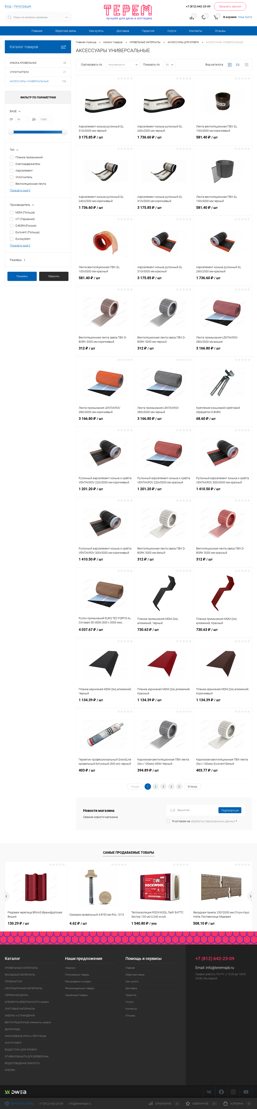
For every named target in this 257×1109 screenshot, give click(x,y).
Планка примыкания (29, 157)
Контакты (195, 30)
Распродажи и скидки (78, 981)
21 (64, 72)
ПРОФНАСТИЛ (13, 981)
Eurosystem (22, 238)
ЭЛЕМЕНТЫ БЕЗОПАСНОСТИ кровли (27, 1001)
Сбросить (53, 276)
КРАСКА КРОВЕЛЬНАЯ (23, 62)
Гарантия (148, 30)
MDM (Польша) (25, 212)
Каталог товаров (24, 47)
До (34, 119)
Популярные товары (77, 974)
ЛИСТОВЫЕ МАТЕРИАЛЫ (20, 1008)
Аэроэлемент (24, 170)
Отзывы (220, 30)
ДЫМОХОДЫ (12, 1029)
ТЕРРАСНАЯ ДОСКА (16, 995)
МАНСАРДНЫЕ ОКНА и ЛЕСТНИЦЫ (25, 1035)
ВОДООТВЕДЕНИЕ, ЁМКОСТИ (22, 1063)
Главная (37, 30)
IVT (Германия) (25, 219)
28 (64, 62)
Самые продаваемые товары (128, 852)
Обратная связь (65, 30)
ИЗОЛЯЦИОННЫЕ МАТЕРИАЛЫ (23, 988)
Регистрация (22, 6)
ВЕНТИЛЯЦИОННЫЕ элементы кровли (28, 1022)
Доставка (122, 30)
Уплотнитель (23, 177)
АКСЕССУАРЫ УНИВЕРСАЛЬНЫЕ (29, 81)
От (11, 119)
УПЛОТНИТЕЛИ (19, 72)
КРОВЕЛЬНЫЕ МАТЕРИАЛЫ (21, 967)
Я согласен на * (204, 821)
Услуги (171, 30)
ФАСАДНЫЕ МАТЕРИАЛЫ (20, 974)
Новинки (70, 967)
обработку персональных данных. (213, 821)
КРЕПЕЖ (10, 1070)
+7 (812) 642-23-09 (51, 1103)
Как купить (96, 30)
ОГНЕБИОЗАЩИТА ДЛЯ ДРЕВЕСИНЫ (27, 1056)
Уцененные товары (76, 995)
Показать (22, 276)
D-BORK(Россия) (26, 225)
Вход (8, 6)
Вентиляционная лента (30, 183)
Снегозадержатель (27, 164)
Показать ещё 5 (20, 190)
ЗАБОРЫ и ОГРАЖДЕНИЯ (20, 1015)
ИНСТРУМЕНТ (13, 1042)
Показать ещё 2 (20, 245)
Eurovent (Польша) (27, 232)
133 (64, 81)
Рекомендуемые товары (80, 988)
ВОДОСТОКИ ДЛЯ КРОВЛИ (21, 1049)
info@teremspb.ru (220, 968)
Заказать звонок (230, 6)
